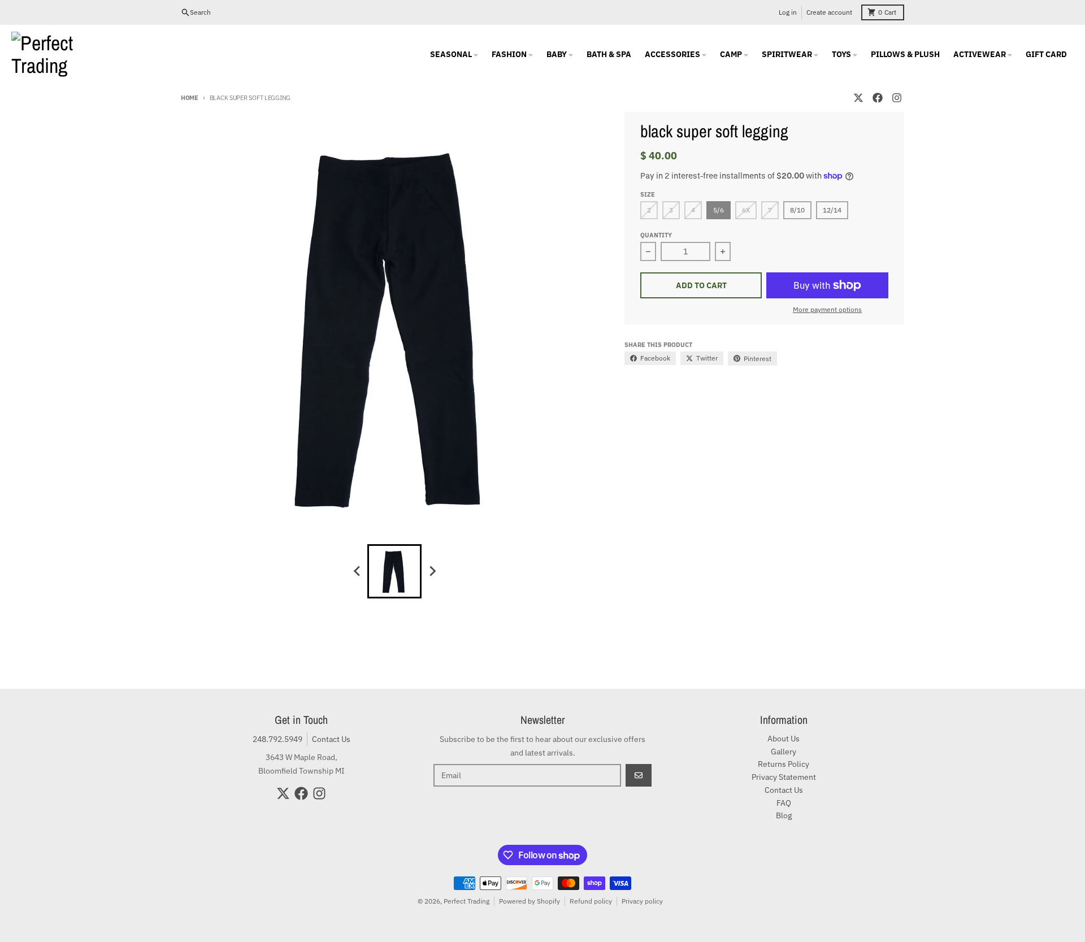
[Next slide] (432, 571)
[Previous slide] (357, 571)
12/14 (832, 210)
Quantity (656, 235)
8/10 (797, 210)
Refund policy (591, 901)
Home (189, 98)
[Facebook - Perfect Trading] (877, 97)
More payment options (827, 309)
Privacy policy (642, 901)
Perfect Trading (466, 901)
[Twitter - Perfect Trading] (858, 97)
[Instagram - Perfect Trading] (896, 97)
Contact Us (331, 739)
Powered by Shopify (529, 901)
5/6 (718, 210)
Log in (788, 12)
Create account (829, 12)
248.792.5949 (277, 739)
